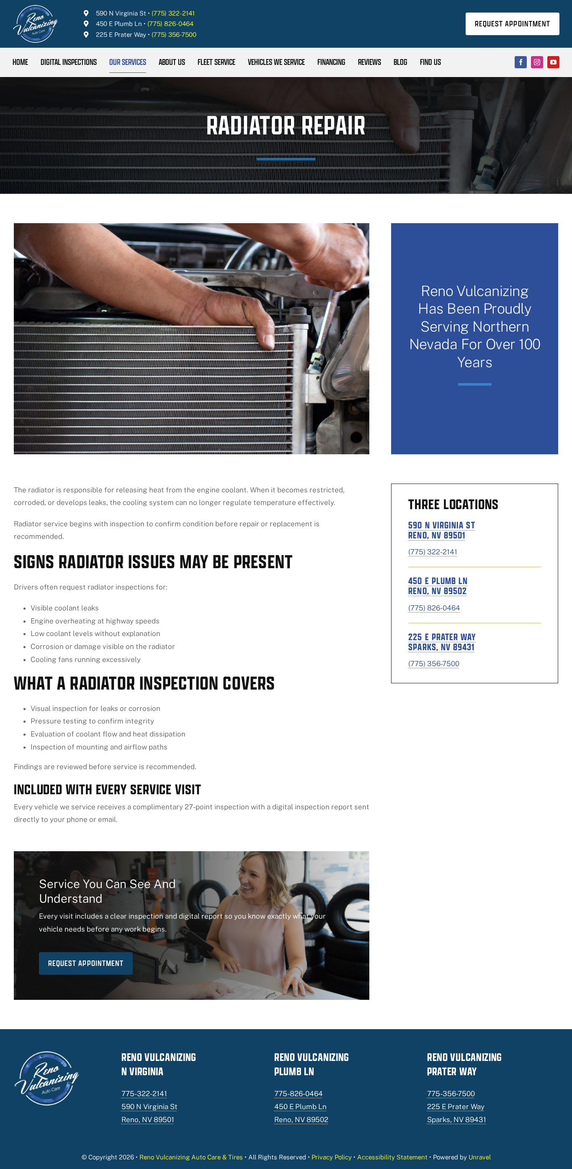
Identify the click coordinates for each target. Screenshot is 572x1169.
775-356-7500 (451, 1093)
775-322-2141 (144, 1093)
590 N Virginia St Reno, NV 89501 (441, 530)
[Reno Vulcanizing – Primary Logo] (36, 7)
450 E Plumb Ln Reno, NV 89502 (438, 586)
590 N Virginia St (121, 13)
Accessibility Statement (392, 1157)
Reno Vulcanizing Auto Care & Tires (191, 1157)
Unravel (480, 1157)
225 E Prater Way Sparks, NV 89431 (442, 642)
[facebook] (521, 62)
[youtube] (553, 62)
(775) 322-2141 (173, 13)
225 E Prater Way (121, 34)
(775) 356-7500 (174, 34)
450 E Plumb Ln (119, 23)
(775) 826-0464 (170, 23)
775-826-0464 (298, 1093)
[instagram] (537, 62)
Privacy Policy (332, 1157)
